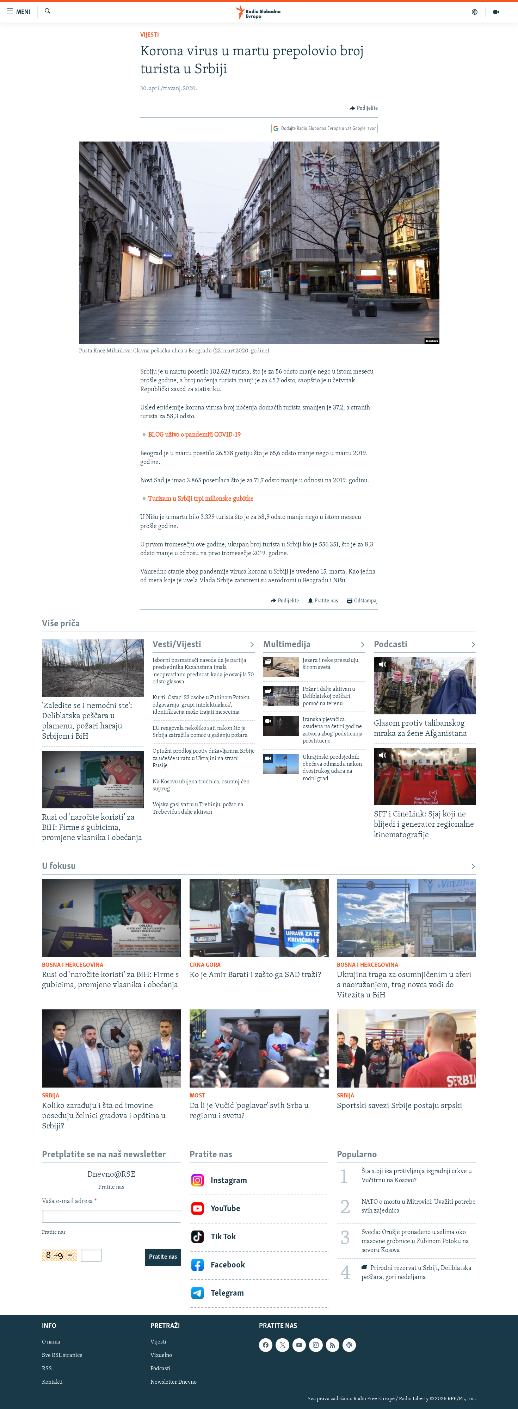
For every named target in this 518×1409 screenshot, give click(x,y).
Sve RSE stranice (62, 1355)
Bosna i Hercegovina (72, 965)
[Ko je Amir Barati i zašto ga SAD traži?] (259, 918)
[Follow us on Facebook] (265, 1345)
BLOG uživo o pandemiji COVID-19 (194, 435)
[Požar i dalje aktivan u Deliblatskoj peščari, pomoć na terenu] (281, 696)
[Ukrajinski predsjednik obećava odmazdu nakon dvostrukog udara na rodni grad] (281, 764)
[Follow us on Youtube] (299, 1345)
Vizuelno (161, 1355)
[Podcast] (475, 12)
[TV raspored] (349, 1345)
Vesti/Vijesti (177, 645)
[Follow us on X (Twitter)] (282, 1345)
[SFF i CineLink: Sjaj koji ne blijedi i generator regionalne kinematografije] (425, 776)
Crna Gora (205, 965)
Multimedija (287, 645)
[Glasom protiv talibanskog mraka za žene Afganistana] (425, 685)
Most (197, 1096)
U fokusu (59, 866)
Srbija (50, 1096)
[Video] (496, 12)
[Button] (364, 108)
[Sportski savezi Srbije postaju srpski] (406, 1048)
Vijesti (149, 35)
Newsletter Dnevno (173, 1382)
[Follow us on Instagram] (315, 1345)
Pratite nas (163, 1257)
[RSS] (332, 1345)
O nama (51, 1342)
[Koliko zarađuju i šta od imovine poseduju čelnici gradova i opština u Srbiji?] (111, 1048)
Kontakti (52, 1382)
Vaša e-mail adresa (69, 1201)
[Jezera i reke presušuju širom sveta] (281, 667)
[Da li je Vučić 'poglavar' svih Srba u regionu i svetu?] (259, 1048)
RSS (47, 1369)
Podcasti (390, 645)
